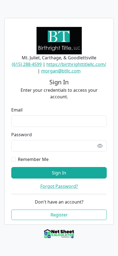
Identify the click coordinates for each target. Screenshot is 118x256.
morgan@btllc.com (61, 71)
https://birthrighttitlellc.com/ (76, 64)
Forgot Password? (59, 186)
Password (21, 135)
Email (17, 110)
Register (59, 215)
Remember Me (33, 159)
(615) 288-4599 (27, 64)
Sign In (59, 173)
